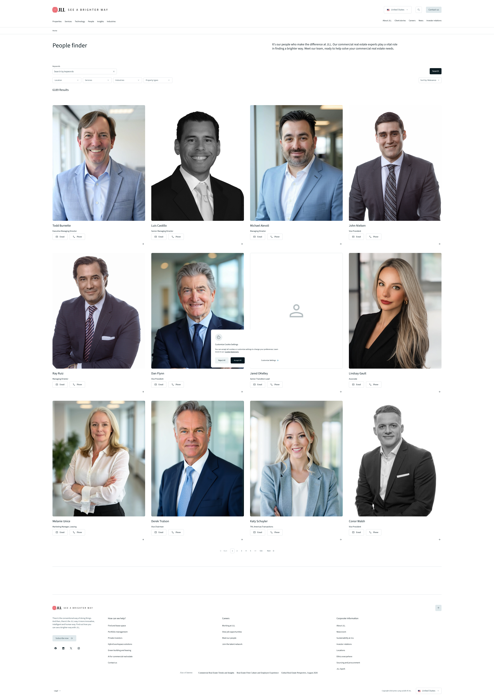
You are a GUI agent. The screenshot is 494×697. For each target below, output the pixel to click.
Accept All (237, 360)
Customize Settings (270, 360)
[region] (247, 349)
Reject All (221, 360)
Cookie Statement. (232, 352)
